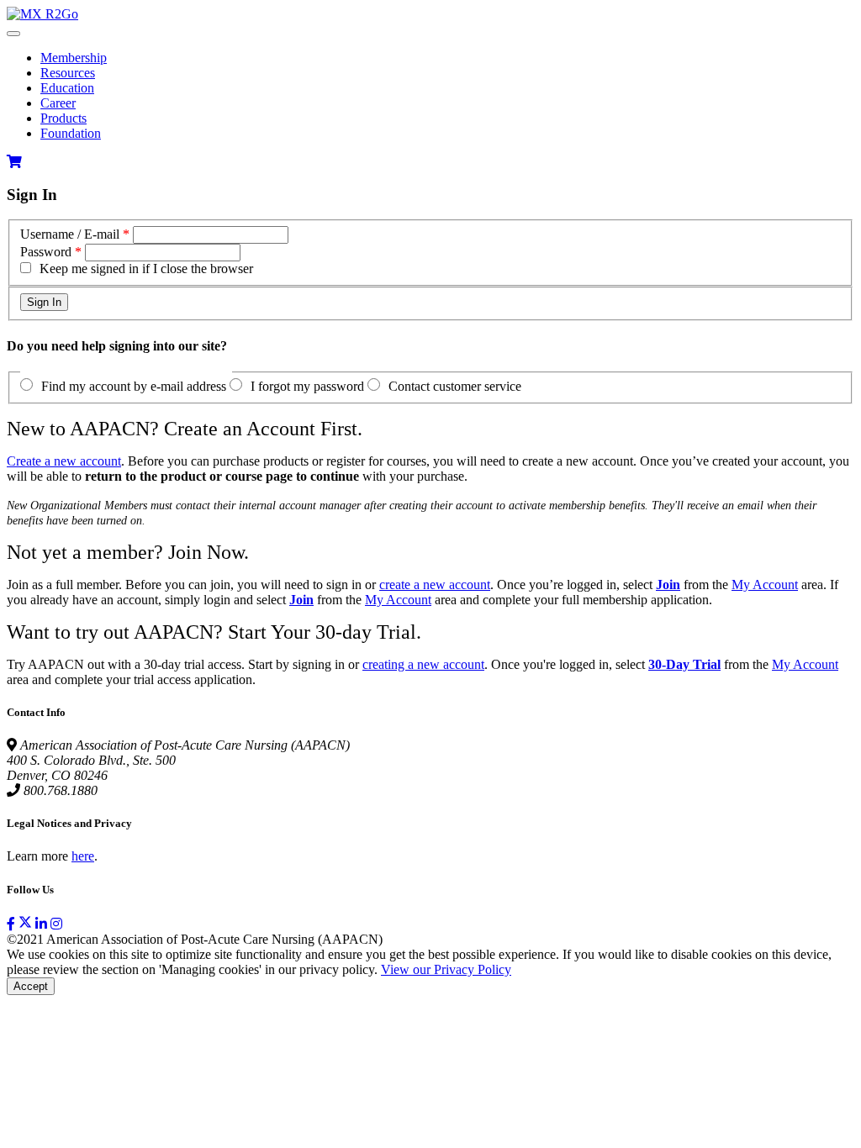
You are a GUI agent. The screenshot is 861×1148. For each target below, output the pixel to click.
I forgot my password (307, 386)
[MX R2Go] (42, 14)
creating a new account (423, 664)
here (82, 856)
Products (63, 118)
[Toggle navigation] (13, 33)
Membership (73, 57)
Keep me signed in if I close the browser (146, 268)
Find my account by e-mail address (133, 386)
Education (67, 88)
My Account (765, 584)
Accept (30, 986)
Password (45, 252)
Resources (67, 73)
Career (58, 103)
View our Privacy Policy (446, 969)
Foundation (70, 133)
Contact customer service (454, 386)
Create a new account (64, 461)
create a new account (434, 584)
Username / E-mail (69, 234)
